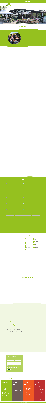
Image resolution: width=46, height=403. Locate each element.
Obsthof (24, 4)
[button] (28, 4)
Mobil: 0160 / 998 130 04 (41, 397)
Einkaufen (27, 4)
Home (19, 4)
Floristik (32, 4)
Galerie (34, 4)
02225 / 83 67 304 (30, 396)
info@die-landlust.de (7, 393)
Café (29, 4)
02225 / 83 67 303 (18, 392)
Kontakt (39, 4)
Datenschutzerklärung (13, 365)
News (21, 4)
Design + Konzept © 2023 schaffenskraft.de (23, 402)
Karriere (37, 4)
